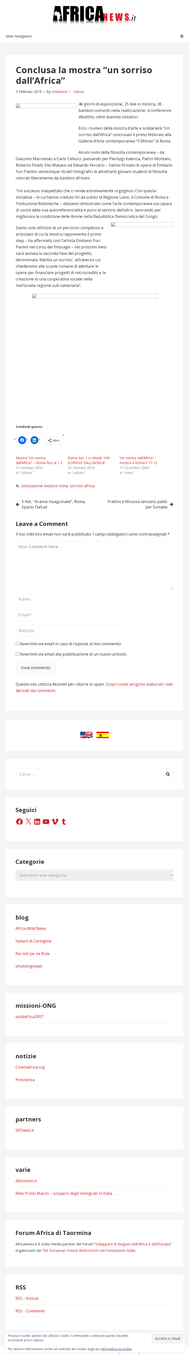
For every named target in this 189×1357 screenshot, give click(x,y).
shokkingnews (29, 966)
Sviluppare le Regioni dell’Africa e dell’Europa (132, 1243)
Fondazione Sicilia (120, 1250)
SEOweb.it (25, 1130)
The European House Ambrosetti (70, 1250)
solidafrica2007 (29, 1016)
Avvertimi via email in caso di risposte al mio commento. (71, 643)
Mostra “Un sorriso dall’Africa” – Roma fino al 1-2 (39, 460)
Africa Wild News (31, 928)
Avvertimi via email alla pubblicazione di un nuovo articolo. (73, 654)
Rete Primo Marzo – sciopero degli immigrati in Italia (64, 1193)
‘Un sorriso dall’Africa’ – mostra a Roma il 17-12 (138, 460)
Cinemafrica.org (30, 1067)
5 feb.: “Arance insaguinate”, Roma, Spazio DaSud (54, 504)
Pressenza (25, 1079)
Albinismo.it (26, 1180)
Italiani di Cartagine (33, 941)
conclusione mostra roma (44, 485)
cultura (78, 91)
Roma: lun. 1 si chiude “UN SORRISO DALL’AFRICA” (89, 460)
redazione (59, 91)
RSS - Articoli (27, 1298)
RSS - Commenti (30, 1311)
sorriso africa (82, 485)
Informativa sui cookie (116, 1349)
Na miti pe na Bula (32, 953)
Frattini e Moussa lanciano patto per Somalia (137, 504)
